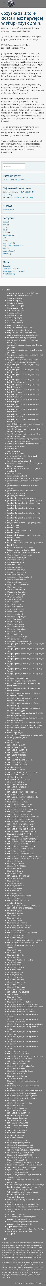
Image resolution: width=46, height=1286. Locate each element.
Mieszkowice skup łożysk (16, 592)
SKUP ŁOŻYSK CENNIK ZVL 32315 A (21, 846)
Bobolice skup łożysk (15, 320)
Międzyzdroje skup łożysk (17, 582)
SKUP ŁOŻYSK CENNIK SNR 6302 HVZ (21, 839)
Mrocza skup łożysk (14, 631)
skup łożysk (7, 243)
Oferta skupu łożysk (15, 733)
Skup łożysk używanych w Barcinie (20, 1009)
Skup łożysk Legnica (15, 913)
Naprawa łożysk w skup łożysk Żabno (21, 681)
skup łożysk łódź (18, 1275)
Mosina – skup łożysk (15, 624)
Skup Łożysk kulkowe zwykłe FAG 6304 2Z (23, 905)
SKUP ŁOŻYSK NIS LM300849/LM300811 (23, 933)
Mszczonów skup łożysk (16, 639)
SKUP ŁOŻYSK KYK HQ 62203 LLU (20, 908)
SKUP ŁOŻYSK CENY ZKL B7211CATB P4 (23, 858)
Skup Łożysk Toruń (14, 999)
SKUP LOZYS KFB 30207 (16, 755)
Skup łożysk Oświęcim (15, 955)
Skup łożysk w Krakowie (16, 1063)
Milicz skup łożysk (14, 604)
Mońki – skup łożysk (15, 612)
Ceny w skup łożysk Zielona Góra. (20, 328)
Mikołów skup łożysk (15, 597)
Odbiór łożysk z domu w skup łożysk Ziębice (24, 723)
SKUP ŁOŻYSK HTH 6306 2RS (18, 876)
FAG (4, 224)
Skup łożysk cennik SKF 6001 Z (19, 834)
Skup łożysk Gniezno (15, 871)
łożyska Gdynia (13, 533)
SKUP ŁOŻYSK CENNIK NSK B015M (20, 821)
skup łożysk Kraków (14, 903)
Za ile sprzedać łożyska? (16, 1214)
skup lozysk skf (20, 1242)
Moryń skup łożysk (14, 621)
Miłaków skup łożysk (15, 607)
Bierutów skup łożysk (15, 300)
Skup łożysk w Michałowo (17, 1076)
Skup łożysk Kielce (14, 891)
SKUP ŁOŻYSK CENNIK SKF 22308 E (21, 829)
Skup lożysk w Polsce (15, 777)
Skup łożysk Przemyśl (15, 967)
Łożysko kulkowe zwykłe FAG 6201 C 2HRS (23, 552)
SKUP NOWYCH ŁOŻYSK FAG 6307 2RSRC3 (23, 1150)
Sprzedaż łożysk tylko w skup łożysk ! (21, 1170)
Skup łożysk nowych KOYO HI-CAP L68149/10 (24, 940)
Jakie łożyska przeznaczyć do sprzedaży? (22, 498)
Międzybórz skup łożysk (16, 570)
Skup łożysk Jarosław (15, 878)
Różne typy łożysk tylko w (17, 737)
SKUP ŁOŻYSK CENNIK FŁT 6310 (19, 814)
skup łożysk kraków (8, 1262)
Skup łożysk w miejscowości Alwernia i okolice (25, 1091)
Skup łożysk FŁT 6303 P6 (16, 866)
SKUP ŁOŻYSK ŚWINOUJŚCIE (18, 992)
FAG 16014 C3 (12, 449)
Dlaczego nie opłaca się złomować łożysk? (23, 444)
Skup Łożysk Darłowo (15, 863)
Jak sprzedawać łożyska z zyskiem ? (20, 491)
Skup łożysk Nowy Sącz (16, 935)
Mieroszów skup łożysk (16, 589)
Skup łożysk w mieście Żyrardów (19, 1103)
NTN (4, 237)
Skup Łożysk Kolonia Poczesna (19, 896)
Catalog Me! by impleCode (36, 1283)
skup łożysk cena (17, 1257)
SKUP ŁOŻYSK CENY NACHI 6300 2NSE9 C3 (24, 856)
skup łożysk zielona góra (34, 1272)
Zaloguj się (7, 266)
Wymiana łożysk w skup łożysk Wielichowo (23, 1204)
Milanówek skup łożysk (16, 602)
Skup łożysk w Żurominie (16, 1120)
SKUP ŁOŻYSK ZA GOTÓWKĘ (15, 180)
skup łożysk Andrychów (9, 1250)
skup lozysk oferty (14, 767)
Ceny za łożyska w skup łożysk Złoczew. (22, 335)
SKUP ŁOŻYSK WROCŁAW (17, 1130)
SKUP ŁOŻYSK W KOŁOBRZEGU (19, 1059)
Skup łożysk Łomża (14, 920)
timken (5, 253)
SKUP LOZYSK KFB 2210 (16, 762)
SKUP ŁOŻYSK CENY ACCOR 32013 (20, 854)
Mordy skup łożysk (14, 619)
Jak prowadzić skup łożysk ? (17, 476)
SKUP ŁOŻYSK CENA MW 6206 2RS (20, 807)
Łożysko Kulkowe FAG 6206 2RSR (20, 547)
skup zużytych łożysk (12, 1245)
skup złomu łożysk (24, 1245)
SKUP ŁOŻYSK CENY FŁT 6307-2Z (20, 849)
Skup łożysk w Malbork (16, 1068)
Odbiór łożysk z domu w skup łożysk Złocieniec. (25, 725)
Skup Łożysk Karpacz (15, 883)
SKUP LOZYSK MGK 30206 (17, 765)
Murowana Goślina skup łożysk (19, 641)
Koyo (5, 232)
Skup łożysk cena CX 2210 (17, 794)
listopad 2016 (8, 209)
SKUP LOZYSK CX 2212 (16, 757)
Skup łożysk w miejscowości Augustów (22, 1096)
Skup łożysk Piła (13, 957)
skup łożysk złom (7, 1275)
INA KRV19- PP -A (14, 473)
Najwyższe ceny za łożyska (17, 678)
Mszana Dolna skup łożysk (17, 636)
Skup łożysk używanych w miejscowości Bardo (25, 1024)
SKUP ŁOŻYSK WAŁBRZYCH (17, 1123)
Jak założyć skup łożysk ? (16, 495)
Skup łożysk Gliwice (14, 868)
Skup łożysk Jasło (14, 881)
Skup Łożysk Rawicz (14, 975)
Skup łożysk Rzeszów (15, 979)
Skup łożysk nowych (15, 938)
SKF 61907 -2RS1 (13, 740)
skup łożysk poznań (30, 1262)
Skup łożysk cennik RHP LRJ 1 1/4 (20, 826)
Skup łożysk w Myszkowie (17, 1110)
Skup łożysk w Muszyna (16, 1105)
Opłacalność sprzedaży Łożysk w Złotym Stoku (25, 735)
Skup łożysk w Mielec (15, 1100)
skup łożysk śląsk (28, 1275)
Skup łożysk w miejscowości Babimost (22, 1098)
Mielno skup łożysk (14, 587)
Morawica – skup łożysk (16, 616)
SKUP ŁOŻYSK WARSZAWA (17, 1125)
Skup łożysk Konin (14, 898)
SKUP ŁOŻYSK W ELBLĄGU (17, 1051)
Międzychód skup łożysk (16, 572)
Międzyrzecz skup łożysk (16, 579)
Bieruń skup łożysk (14, 298)
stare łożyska (8, 251)
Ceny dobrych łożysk (15, 325)
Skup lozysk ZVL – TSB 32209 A (19, 779)
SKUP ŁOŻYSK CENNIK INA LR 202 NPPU (23, 817)
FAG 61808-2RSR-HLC (15, 451)
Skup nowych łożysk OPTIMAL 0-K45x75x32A (24, 1165)
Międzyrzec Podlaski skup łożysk (19, 577)
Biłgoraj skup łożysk (15, 303)
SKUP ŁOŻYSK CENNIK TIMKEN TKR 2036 (23, 841)
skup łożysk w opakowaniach (18, 1115)
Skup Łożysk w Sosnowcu (17, 1118)
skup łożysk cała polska (12, 245)
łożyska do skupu (14, 528)
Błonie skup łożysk (14, 318)
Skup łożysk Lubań (14, 915)
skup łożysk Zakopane (15, 1135)
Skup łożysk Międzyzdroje (17, 923)
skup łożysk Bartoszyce (32, 1255)
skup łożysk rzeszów (13, 1265)
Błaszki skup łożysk (14, 313)
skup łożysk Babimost (8, 1252)
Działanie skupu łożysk (16, 446)
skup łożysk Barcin (34, 1252)
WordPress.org (9, 274)
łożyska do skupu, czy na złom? (19, 530)
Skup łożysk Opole (14, 952)
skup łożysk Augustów (36, 1250)
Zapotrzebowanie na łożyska (18, 1226)
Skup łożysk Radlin (14, 970)
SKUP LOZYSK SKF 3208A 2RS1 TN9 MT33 (23, 772)
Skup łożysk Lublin (14, 918)
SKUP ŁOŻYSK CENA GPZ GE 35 (19, 804)
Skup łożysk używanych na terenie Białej (22, 1004)
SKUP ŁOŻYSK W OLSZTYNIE (18, 1113)
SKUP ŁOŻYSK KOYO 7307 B (18, 900)
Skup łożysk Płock (14, 962)
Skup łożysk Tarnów (15, 997)
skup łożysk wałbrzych (15, 1270)
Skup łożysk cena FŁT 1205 (17, 802)
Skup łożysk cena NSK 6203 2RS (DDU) (22, 809)
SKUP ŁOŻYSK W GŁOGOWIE (18, 1054)
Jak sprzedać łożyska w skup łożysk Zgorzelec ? (25, 478)
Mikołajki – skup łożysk (16, 594)
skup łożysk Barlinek (19, 1255)
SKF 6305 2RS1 (13, 742)
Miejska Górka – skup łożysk (18, 584)
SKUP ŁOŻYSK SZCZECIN (16, 994)
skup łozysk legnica (14, 910)
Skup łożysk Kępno (14, 888)
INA (4, 230)
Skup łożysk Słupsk (14, 984)
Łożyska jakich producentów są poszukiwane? (24, 535)
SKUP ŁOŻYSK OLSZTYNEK (17, 750)
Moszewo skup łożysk (15, 626)
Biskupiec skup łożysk (15, 305)
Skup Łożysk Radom (15, 972)
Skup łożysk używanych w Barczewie (21, 1012)
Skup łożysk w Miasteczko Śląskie (20, 1071)
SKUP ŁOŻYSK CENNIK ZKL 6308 (19, 844)
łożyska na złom (13, 537)
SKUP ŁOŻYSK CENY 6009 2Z (18, 851)
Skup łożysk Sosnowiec (16, 987)
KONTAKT (11, 1234)
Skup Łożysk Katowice (15, 886)
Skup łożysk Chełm (14, 861)
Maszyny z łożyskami (15, 567)
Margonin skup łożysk (15, 562)
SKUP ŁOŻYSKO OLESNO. (17, 752)
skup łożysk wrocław (28, 1270)
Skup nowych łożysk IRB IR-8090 (19, 1155)
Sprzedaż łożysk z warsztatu (18, 1172)
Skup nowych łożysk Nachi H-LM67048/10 (23, 1157)
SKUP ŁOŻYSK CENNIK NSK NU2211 (21, 824)
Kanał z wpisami (11, 268)
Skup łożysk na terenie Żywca (18, 928)
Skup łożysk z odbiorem (16, 1133)
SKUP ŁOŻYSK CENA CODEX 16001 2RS (22, 792)
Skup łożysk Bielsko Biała (17, 784)
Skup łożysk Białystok (15, 782)
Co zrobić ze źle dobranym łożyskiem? (21, 337)
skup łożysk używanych (29, 1267)
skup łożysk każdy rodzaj (34, 1260)
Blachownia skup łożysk (16, 310)
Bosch (5, 222)
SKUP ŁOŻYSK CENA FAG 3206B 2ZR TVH (23, 797)
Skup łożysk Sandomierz (16, 982)
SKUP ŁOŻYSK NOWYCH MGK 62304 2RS (23, 942)
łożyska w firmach (14, 540)
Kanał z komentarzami (13, 271)
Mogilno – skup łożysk (15, 609)
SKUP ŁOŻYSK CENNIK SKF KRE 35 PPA (22, 836)
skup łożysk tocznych (15, 1267)
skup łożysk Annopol (23, 1250)
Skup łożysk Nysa (14, 950)
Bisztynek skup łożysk (15, 308)
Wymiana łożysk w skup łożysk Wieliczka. (23, 1207)
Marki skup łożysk (14, 565)
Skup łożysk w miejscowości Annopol (21, 1093)
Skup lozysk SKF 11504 (16, 770)
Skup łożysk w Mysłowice (17, 1108)
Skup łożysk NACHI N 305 (17, 930)
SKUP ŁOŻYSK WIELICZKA (17, 1128)
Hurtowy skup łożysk (15, 458)
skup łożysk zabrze (20, 1272)
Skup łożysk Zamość (15, 1138)
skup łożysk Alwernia (37, 1247)
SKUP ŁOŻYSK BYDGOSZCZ (18, 787)
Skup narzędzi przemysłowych (18, 1142)
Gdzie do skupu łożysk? (16, 453)
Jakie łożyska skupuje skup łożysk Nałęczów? (24, 500)
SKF (4, 240)
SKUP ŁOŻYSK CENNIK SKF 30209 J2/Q (22, 831)
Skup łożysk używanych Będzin (19, 1002)
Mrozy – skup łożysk (15, 634)
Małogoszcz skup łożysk (16, 557)
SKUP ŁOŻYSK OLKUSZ (16, 745)
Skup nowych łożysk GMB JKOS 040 (21, 1152)
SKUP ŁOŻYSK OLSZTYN (16, 747)
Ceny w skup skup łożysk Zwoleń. (20, 330)
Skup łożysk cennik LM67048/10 (19, 819)
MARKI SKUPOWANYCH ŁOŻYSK (19, 1231)
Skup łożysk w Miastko (16, 1073)
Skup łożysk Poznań (15, 965)
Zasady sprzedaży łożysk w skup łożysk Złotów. (25, 1229)
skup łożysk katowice (20, 1260)
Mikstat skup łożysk (14, 599)
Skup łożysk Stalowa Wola (17, 989)
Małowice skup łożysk (15, 560)
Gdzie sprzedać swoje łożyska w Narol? (22, 456)
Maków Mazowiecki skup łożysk (19, 555)
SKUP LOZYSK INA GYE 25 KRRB (19, 760)
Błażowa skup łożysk (15, 315)
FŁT (4, 227)
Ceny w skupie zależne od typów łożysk (22, 332)
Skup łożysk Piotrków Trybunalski (20, 960)
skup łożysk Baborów (22, 1252)
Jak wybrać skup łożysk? (16, 493)
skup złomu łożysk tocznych (14, 1247)
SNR (4, 248)
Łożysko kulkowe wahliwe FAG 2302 (21, 550)
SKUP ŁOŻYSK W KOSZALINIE (18, 1061)
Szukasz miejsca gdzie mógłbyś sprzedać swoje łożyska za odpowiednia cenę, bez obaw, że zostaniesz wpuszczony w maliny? (25, 1187)
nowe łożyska (8, 235)
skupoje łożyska (30, 1242)
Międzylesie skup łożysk (16, 575)
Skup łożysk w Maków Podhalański (20, 1066)
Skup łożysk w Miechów (16, 1078)
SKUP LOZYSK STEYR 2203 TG (19, 775)
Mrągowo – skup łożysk (16, 629)
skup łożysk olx (18, 1262)
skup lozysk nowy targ (8, 1242)
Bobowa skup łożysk (15, 323)
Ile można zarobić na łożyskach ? (19, 461)
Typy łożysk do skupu (15, 1197)
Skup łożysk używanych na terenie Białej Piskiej (25, 1007)
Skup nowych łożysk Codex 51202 (20, 1145)
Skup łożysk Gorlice (14, 873)
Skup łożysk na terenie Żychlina (19, 925)
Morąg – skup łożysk (15, 614)
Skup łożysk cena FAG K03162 (18, 799)
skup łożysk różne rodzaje (27, 1265)
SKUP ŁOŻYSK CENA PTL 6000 (19, 812)
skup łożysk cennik (28, 1257)
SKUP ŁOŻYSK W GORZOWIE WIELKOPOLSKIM (25, 1056)
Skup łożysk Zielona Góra (17, 1140)
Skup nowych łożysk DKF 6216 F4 (20, 1147)
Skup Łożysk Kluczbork (16, 893)
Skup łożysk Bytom (14, 789)
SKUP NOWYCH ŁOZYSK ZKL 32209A (21, 1167)
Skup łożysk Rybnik (14, 977)
